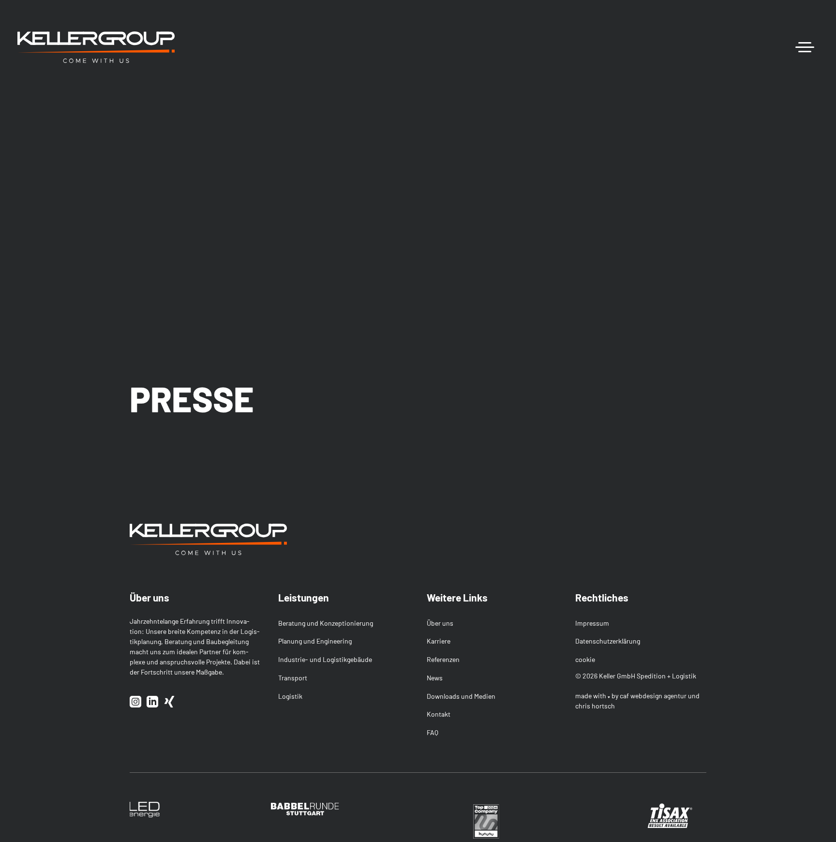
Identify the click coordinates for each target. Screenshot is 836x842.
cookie (585, 659)
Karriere (438, 641)
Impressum (592, 623)
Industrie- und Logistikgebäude (325, 659)
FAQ (432, 732)
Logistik (290, 696)
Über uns (440, 623)
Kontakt (438, 714)
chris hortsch (595, 706)
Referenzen (443, 659)
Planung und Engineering (315, 641)
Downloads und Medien (461, 696)
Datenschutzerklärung (607, 641)
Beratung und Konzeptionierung (325, 623)
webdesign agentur (658, 696)
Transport (292, 678)
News (435, 678)
